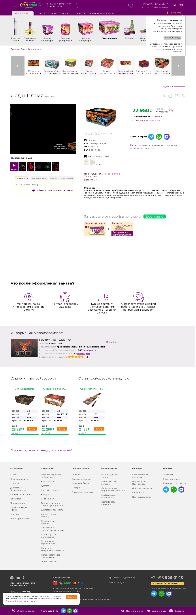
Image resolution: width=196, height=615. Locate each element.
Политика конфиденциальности (52, 549)
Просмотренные (134, 611)
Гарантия (135, 145)
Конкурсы (15, 498)
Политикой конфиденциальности (22, 601)
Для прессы (16, 514)
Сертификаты (48, 498)
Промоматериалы (141, 497)
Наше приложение (20, 518)
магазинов (156, 116)
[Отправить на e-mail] (177, 95)
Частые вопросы (18, 503)
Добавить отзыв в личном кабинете (54, 190)
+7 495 (167, 577)
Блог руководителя (20, 479)
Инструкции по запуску (49, 515)
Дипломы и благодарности (18, 488)
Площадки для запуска (48, 522)
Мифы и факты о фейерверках (49, 535)
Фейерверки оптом (142, 488)
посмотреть (89, 350)
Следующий (166, 86)
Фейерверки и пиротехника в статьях (52, 528)
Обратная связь (171, 479)
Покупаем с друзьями (83, 492)
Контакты (168, 474)
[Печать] (170, 96)
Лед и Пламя (27, 95)
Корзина (179, 611)
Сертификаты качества (108, 503)
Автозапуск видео (22, 158)
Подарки (76, 487)
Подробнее (112, 342)
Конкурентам (139, 492)
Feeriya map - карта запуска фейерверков (52, 504)
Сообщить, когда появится (146, 120)
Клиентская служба (116, 582)
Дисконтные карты (81, 479)
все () (35, 185)
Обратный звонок (26, 611)
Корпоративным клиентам (140, 475)
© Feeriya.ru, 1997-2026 (174, 483)
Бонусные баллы (80, 483)
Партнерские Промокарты (139, 482)
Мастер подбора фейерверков (95, 13)
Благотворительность (52, 510)
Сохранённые (159, 611)
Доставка (46, 485)
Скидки (76, 474)
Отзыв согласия (49, 561)
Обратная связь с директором (121, 578)
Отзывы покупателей (21, 494)
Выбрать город (172, 37)
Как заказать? (48, 481)
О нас (13, 474)
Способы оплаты (49, 490)
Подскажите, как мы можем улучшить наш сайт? (41, 450)
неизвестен (176, 13)
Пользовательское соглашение (50, 556)
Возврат (45, 494)
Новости (14, 483)
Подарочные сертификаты (48, 542)
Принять (71, 597)
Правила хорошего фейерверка (51, 475)
